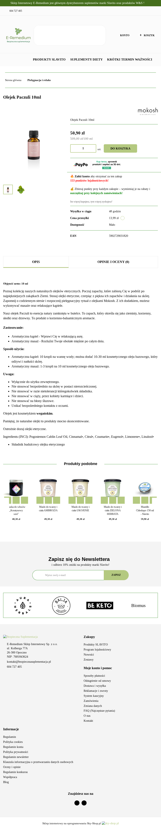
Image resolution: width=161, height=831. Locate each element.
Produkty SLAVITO (49, 59)
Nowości (89, 654)
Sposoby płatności (94, 675)
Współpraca (10, 777)
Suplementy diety (86, 59)
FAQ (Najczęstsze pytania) (99, 710)
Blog (6, 782)
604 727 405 (14, 666)
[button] (121, 637)
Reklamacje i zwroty (96, 690)
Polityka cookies (13, 741)
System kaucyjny (94, 695)
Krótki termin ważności (129, 59)
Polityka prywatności (15, 752)
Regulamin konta (13, 747)
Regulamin (9, 736)
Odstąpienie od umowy (97, 680)
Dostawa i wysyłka (95, 685)
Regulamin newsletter (16, 757)
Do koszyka (120, 148)
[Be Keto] (61, 605)
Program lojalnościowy (97, 649)
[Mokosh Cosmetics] (148, 111)
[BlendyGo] (138, 605)
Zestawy (88, 659)
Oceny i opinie (12, 767)
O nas (87, 715)
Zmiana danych (93, 705)
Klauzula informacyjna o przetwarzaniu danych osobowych (38, 762)
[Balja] (22, 605)
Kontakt (88, 720)
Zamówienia (91, 700)
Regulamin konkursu (15, 772)
